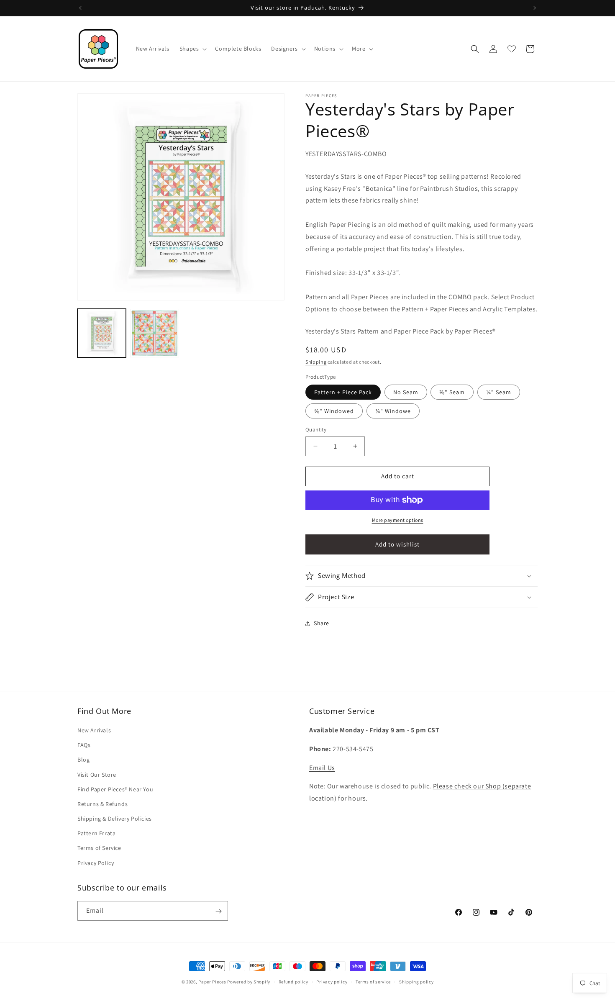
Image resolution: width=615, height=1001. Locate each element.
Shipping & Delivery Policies (114, 818)
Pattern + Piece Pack (343, 392)
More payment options (397, 520)
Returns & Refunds (102, 804)
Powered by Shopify (248, 982)
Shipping (316, 362)
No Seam (405, 392)
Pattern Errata (96, 833)
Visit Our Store (96, 774)
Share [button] (321, 623)
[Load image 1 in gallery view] (101, 333)
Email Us (322, 767)
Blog (83, 760)
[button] (192, 48)
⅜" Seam (452, 392)
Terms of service (373, 981)
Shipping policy (416, 981)
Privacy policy (331, 981)
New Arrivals (94, 730)
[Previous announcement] (80, 8)
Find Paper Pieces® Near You (115, 789)
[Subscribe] (218, 911)
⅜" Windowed (334, 411)
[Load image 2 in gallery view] (154, 333)
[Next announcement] (534, 8)
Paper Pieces (212, 982)
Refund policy (293, 981)
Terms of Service (99, 848)
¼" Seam (498, 392)
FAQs (83, 745)
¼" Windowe (393, 411)
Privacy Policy (95, 863)
